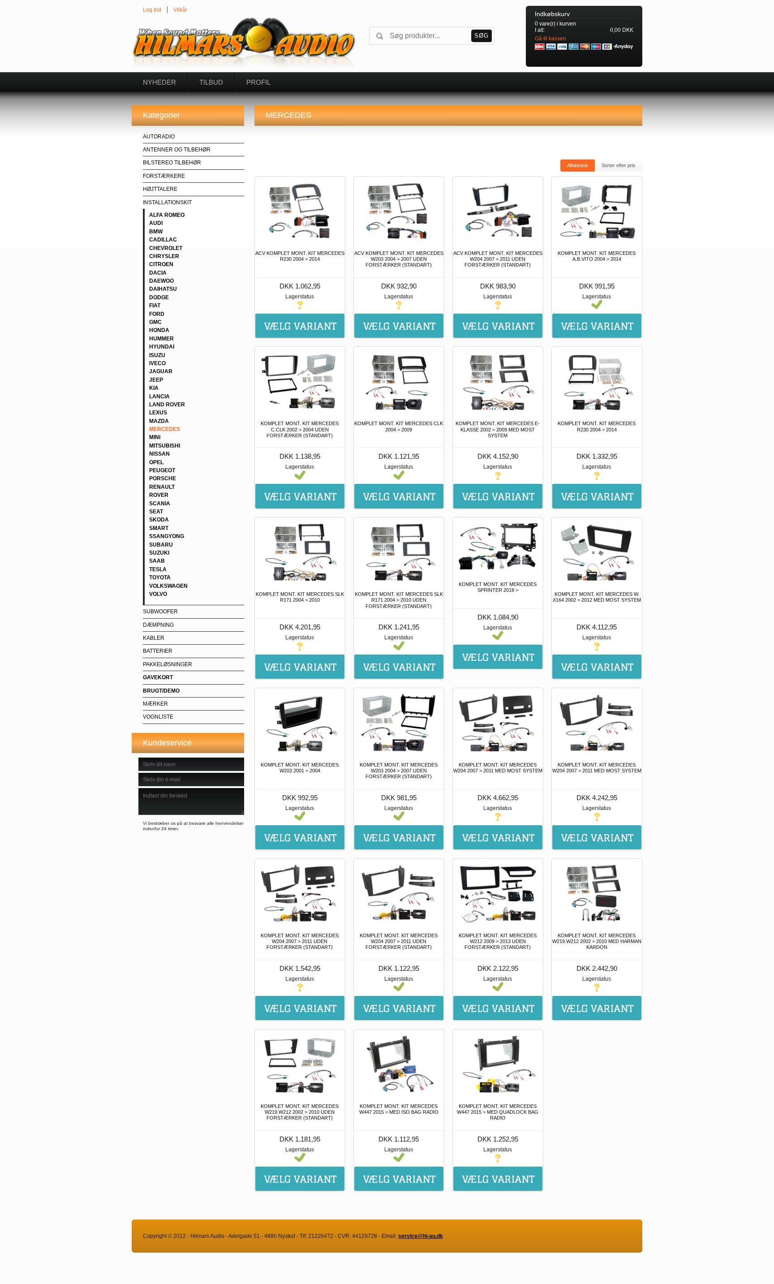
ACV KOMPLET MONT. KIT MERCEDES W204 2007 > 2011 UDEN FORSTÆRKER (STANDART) (497, 258)
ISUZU (157, 355)
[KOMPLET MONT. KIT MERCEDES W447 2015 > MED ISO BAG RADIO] (399, 1064)
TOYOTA (160, 577)
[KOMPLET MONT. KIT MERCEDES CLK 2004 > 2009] (399, 382)
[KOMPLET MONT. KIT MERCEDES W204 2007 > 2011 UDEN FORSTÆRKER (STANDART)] (300, 894)
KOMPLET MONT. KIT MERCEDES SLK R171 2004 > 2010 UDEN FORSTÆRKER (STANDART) (399, 599)
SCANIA (159, 503)
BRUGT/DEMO (161, 691)
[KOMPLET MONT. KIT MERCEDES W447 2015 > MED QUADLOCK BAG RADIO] (498, 1064)
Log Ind (152, 10)
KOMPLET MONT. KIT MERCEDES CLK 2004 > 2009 (398, 426)
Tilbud (211, 82)
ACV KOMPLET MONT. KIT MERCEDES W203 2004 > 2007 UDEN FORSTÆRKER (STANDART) (398, 258)
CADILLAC (163, 240)
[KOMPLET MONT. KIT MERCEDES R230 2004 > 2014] (597, 382)
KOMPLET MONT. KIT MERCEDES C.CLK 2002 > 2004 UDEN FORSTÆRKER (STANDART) (300, 429)
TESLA (158, 569)
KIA (154, 388)
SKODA (159, 520)
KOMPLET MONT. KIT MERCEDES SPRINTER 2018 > (498, 587)
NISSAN (159, 454)
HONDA (159, 330)
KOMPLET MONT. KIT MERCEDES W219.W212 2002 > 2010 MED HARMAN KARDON (596, 941)
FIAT (154, 305)
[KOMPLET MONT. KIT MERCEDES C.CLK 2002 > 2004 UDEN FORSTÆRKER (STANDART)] (300, 382)
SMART (158, 528)
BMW (156, 231)
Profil (258, 82)
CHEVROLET (165, 248)
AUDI (156, 223)
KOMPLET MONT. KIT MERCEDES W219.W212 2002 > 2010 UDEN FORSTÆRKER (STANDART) (300, 1111)
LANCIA (159, 396)
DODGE (159, 297)
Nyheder (159, 82)
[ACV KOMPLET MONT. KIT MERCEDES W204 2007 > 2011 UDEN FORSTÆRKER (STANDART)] (498, 211)
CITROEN (161, 264)
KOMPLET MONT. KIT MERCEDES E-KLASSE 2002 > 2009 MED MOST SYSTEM (498, 429)
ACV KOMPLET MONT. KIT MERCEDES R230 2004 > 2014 (299, 256)
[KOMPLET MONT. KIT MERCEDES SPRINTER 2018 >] (498, 547)
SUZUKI (159, 553)
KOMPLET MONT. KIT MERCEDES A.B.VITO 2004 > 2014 (597, 256)
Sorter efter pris (619, 165)
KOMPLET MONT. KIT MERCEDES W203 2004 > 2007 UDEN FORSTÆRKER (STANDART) (399, 770)
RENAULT (162, 487)
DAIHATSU (163, 289)
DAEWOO (161, 281)
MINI (154, 437)
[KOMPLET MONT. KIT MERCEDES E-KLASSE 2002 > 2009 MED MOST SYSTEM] (498, 382)
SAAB (157, 561)
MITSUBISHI (164, 446)
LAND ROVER (167, 404)
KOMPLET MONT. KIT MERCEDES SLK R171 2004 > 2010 (300, 597)
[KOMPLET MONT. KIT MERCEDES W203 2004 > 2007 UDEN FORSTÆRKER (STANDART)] (399, 723)
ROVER (158, 495)
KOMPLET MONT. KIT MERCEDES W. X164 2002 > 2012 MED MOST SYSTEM (597, 597)
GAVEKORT (158, 677)
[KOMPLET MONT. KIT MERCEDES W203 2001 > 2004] (300, 723)
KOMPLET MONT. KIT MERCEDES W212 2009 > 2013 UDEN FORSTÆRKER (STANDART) (498, 941)
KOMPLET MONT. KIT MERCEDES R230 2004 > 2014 (597, 426)
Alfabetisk (577, 165)
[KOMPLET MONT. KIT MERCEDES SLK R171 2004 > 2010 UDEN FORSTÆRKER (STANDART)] (399, 552)
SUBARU (161, 545)
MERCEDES (164, 429)
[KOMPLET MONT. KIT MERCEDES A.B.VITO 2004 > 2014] (597, 211)
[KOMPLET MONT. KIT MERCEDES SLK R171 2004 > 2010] (300, 552)
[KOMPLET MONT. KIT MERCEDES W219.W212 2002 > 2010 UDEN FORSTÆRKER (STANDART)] (300, 1064)
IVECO (157, 363)
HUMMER (161, 339)
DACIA (158, 273)
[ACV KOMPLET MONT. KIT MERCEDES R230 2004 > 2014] (300, 211)
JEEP (156, 380)
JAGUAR (160, 371)
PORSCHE (162, 478)
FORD (156, 314)
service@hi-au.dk (420, 1236)
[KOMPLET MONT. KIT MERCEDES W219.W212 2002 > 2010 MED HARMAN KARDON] (597, 894)
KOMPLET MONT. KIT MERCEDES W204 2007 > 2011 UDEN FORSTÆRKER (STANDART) (300, 941)
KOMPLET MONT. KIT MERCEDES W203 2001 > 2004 (300, 767)
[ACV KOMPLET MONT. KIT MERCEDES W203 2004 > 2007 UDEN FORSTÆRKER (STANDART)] (399, 211)
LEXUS (158, 412)
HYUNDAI (161, 347)
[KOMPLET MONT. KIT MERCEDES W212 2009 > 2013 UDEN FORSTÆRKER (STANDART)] (498, 894)
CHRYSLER (164, 256)
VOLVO (158, 594)
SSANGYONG (166, 536)
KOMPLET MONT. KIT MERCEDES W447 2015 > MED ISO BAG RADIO (399, 1109)
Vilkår (180, 10)
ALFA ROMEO (167, 215)
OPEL (156, 462)
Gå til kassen (550, 38)
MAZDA (159, 421)
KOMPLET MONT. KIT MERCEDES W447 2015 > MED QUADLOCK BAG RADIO (497, 1111)
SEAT (156, 511)
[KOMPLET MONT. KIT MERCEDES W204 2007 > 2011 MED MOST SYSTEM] (498, 723)
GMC (155, 322)
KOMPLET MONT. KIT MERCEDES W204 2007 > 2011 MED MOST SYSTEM (497, 767)
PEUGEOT (162, 470)
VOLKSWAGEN (168, 586)
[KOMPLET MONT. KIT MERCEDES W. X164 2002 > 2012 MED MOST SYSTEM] (597, 552)
